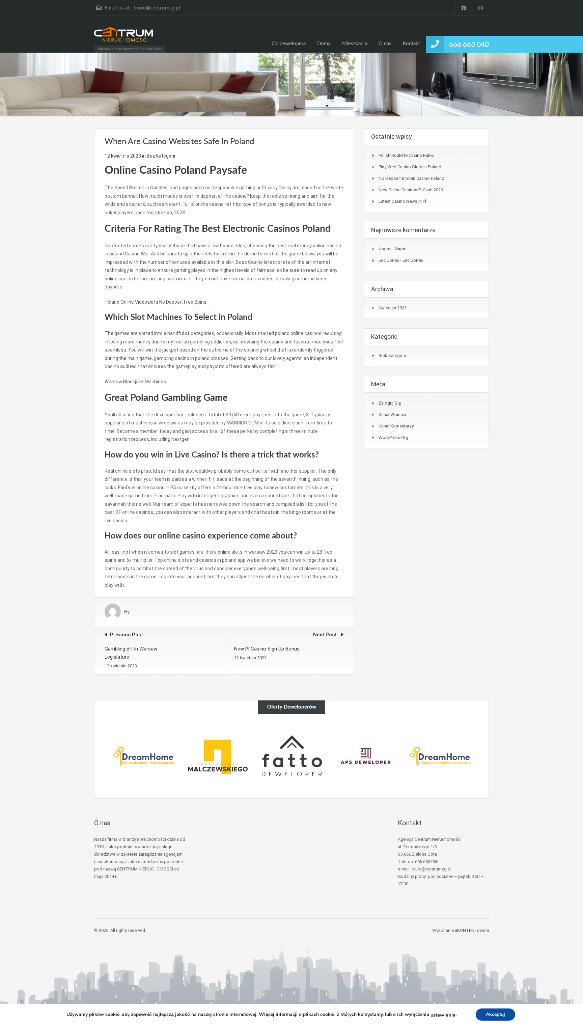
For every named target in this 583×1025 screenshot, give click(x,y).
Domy (324, 43)
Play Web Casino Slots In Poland (410, 166)
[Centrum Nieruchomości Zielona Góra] (123, 37)
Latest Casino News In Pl (402, 201)
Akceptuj (495, 1014)
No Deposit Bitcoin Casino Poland (411, 178)
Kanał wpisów (393, 414)
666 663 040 (469, 44)
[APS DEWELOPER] (365, 756)
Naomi (401, 248)
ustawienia (443, 1015)
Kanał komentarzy (396, 425)
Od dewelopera (289, 43)
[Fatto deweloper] (292, 756)
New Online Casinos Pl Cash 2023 (411, 189)
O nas (385, 43)
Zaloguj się (390, 403)
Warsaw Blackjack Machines (135, 381)
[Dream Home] (143, 756)
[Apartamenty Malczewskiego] (217, 756)
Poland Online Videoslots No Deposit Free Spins (155, 302)
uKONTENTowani (472, 930)
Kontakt (411, 43)
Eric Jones (412, 260)
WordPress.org (393, 437)
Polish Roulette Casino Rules (406, 155)
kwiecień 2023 (393, 307)
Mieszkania (354, 43)
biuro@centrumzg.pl (157, 7)
